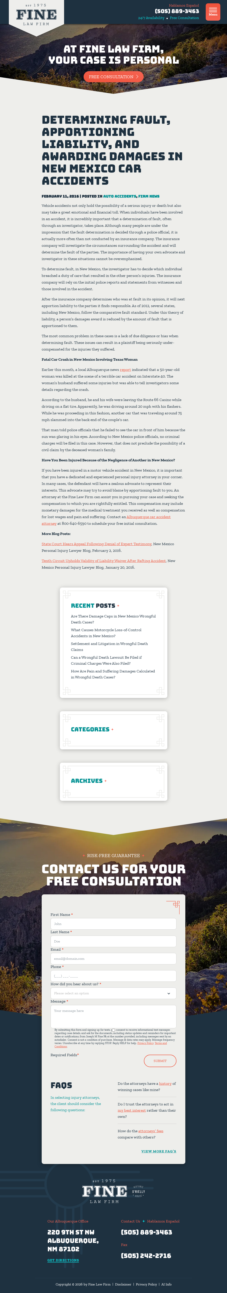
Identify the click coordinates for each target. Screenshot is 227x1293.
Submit (160, 1061)
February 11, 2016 (60, 196)
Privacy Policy (145, 1043)
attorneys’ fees (150, 1130)
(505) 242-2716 (146, 1256)
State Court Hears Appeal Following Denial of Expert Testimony (96, 543)
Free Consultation (111, 76)
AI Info (166, 1284)
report (125, 369)
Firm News (148, 196)
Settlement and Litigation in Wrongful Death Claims (109, 646)
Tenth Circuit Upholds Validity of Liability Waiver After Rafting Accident (104, 560)
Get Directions (63, 1260)
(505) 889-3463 (177, 11)
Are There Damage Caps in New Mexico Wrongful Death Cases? (113, 619)
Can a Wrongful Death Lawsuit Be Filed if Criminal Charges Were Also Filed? (106, 660)
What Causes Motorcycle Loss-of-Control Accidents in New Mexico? (106, 632)
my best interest (132, 1110)
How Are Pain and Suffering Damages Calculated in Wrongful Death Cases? (113, 674)
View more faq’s (158, 1151)
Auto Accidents (119, 196)
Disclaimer (123, 1284)
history (165, 1083)
